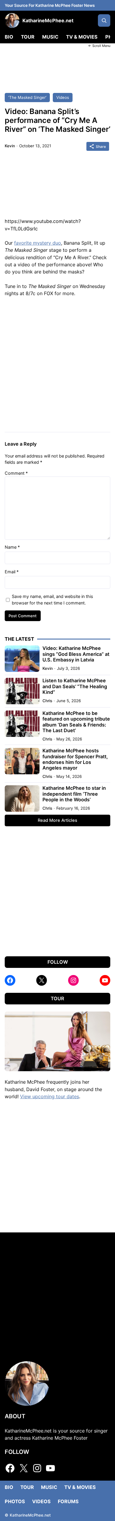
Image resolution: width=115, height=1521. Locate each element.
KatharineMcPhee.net (47, 20)
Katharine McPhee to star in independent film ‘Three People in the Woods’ (74, 794)
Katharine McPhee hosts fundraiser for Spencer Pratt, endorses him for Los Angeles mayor (75, 759)
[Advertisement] (57, 66)
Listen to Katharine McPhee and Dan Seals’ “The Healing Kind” (74, 686)
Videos (62, 97)
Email (12, 571)
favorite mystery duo (37, 243)
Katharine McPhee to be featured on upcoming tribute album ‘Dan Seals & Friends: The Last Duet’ (76, 721)
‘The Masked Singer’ (27, 97)
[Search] (104, 20)
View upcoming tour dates (49, 1096)
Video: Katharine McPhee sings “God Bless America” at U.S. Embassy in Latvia (75, 654)
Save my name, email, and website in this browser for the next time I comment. (52, 599)
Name (12, 547)
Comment (16, 473)
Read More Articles (57, 820)
